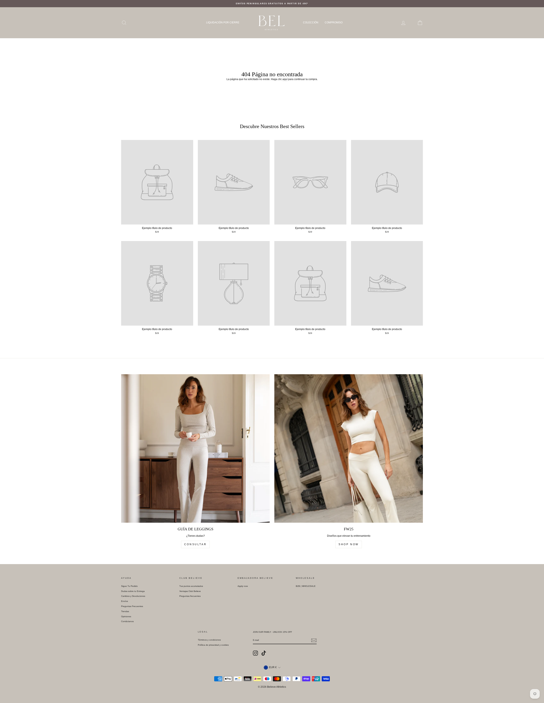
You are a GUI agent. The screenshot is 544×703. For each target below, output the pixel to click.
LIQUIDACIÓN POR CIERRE (222, 22)
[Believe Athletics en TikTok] (263, 653)
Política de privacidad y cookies (213, 645)
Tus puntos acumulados (191, 586)
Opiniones (126, 616)
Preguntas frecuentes (190, 596)
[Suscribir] (314, 640)
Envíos (124, 601)
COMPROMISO (334, 22)
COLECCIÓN (310, 22)
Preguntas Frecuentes (132, 606)
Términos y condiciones (209, 640)
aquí (285, 79)
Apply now (243, 586)
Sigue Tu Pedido (129, 586)
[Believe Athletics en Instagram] (255, 653)
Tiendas (125, 611)
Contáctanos (127, 621)
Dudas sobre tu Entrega (133, 591)
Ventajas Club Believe (190, 591)
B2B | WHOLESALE (306, 586)
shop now (349, 544)
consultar (195, 544)
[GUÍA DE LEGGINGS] (195, 448)
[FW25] (348, 448)
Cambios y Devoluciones (133, 596)
